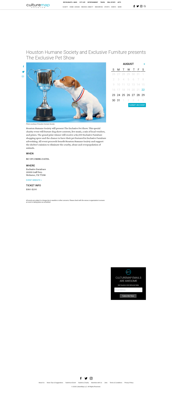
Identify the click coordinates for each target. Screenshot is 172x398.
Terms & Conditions (116, 383)
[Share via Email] (22, 76)
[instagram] (141, 6)
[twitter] (138, 6)
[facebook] (134, 6)
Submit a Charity (83, 383)
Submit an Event (70, 383)
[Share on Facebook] (23, 66)
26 (128, 95)
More (119, 7)
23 (113, 95)
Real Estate (111, 2)
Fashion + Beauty (87, 7)
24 (118, 95)
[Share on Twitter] (23, 72)
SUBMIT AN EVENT (137, 105)
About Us (41, 383)
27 (133, 95)
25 (123, 95)
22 (143, 89)
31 (118, 100)
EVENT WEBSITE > (34, 180)
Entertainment (93, 2)
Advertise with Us (96, 383)
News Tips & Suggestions (55, 383)
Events (113, 7)
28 (138, 95)
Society (65, 7)
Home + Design (75, 7)
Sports (107, 7)
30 (113, 100)
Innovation (99, 7)
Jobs (105, 383)
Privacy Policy (128, 383)
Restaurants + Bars (70, 2)
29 (143, 95)
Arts (119, 2)
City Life (82, 2)
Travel (102, 2)
